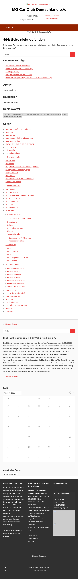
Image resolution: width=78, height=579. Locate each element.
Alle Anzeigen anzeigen (16, 268)
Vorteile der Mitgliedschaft (15, 293)
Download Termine (13, 141)
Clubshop (9, 299)
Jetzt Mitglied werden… (11, 376)
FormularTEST (11, 147)
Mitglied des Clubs (10, 533)
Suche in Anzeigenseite (16, 286)
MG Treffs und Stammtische (16, 305)
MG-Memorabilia (12, 207)
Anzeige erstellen (13, 277)
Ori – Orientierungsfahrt (16, 228)
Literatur (10, 231)
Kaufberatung (11, 245)
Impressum (10, 311)
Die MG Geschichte (13, 199)
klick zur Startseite (12, 324)
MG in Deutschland (13, 201)
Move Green (10, 161)
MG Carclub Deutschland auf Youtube (20, 195)
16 (69, 426)
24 (8, 447)
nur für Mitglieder (12, 302)
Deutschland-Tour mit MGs (36, 114)
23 (69, 436)
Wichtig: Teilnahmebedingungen (18, 170)
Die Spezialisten (12, 193)
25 (18, 447)
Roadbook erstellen (16, 241)
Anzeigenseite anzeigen (16, 280)
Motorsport (10, 210)
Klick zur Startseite (52, 16)
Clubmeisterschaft (18, 114)
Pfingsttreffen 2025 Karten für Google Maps (22, 167)
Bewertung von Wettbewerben (20, 238)
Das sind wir (10, 135)
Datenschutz (33, 539)
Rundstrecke (12, 222)
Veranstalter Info (13, 234)
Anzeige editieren (13, 271)
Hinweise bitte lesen (14, 157)
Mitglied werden (52, 19)
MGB (9, 255)
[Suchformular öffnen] (75, 27)
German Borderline (54, 114)
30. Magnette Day (12, 72)
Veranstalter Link (13, 186)
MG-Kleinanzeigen (13, 153)
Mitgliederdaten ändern (14, 296)
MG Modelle (10, 150)
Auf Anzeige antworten (15, 283)
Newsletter (10, 164)
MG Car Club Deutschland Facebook (19, 179)
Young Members (12, 173)
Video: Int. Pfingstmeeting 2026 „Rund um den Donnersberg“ (29, 78)
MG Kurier (9, 205)
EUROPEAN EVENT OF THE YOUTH (20, 144)
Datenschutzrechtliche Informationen (19, 138)
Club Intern (10, 132)
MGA (9, 249)
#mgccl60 (7, 114)
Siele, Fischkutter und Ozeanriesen (19, 75)
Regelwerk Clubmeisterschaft (20, 218)
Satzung (9, 308)
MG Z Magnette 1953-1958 (17, 258)
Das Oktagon (11, 189)
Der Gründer (10, 176)
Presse (64, 114)
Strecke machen (10, 117)
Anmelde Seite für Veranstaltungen (19, 129)
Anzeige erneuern (14, 274)
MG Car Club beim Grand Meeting (18, 66)
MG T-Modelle (12, 261)
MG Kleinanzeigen (13, 264)
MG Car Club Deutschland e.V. (39, 9)
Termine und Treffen (13, 182)
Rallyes (10, 225)
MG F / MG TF (12, 252)
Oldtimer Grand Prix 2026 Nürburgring (20, 69)
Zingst (19, 117)
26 (29, 447)
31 (49, 406)
